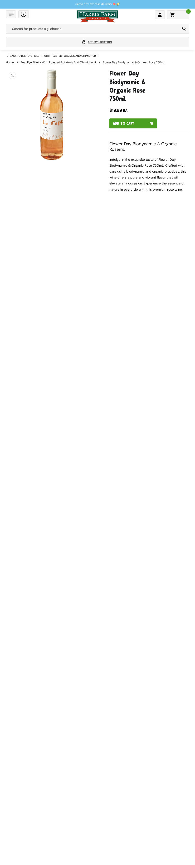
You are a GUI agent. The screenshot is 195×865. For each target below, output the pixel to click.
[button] (11, 14)
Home (10, 62)
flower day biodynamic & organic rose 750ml (133, 62)
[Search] (184, 28)
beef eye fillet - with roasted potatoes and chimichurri (58, 62)
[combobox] (93, 28)
